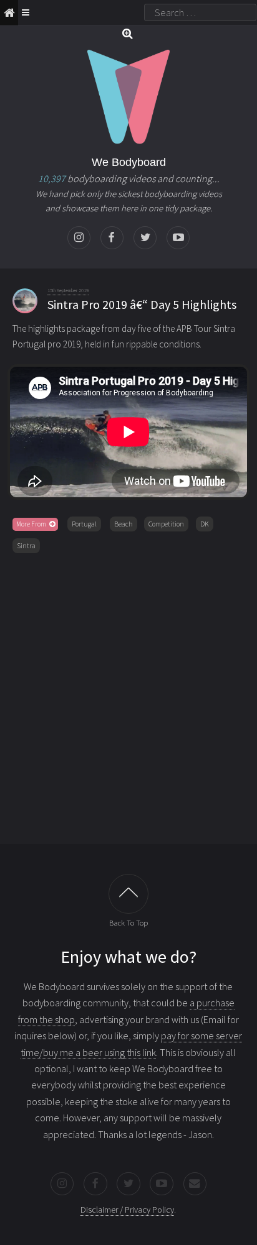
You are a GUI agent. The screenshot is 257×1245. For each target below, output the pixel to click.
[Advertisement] (128, 696)
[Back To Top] (128, 894)
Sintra (26, 545)
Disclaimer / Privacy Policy (127, 1209)
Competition (166, 524)
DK (204, 524)
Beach (123, 524)
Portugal (84, 524)
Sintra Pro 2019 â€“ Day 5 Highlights (141, 304)
